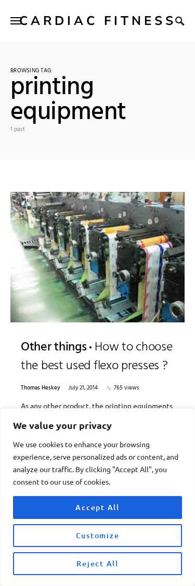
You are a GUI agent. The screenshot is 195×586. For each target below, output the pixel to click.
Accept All (97, 507)
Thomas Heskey (40, 388)
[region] (97, 497)
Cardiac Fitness (97, 20)
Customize (98, 535)
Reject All (97, 563)
